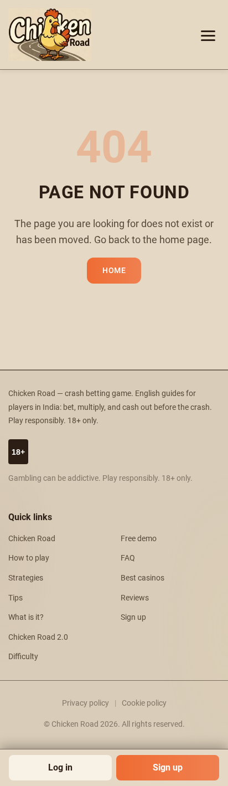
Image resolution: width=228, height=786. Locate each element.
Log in (60, 767)
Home (114, 270)
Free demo (139, 538)
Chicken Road (31, 538)
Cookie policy (144, 702)
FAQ (128, 558)
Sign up (168, 767)
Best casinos (142, 578)
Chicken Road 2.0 (38, 637)
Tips (15, 598)
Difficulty (23, 656)
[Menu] (208, 35)
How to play (28, 558)
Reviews (135, 598)
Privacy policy (85, 702)
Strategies (25, 578)
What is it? (26, 617)
